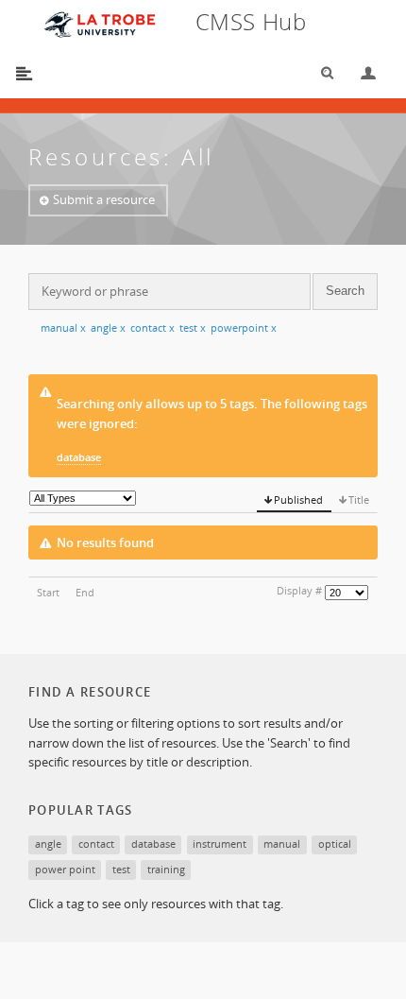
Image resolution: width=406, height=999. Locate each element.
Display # (299, 590)
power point (65, 869)
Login (361, 73)
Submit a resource (104, 199)
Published (298, 499)
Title (358, 499)
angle (108, 327)
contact (152, 327)
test (192, 327)
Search (321, 73)
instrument (219, 843)
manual (63, 327)
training (166, 869)
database (79, 457)
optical (334, 843)
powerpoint (244, 327)
